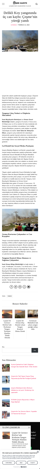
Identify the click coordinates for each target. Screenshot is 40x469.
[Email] (28, 286)
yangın (9, 296)
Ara (3, 347)
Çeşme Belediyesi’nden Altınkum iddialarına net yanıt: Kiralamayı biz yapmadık (22, 390)
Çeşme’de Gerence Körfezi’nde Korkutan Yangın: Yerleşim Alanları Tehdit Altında (20, 437)
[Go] (37, 4)
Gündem (14, 25)
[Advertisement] (20, 74)
